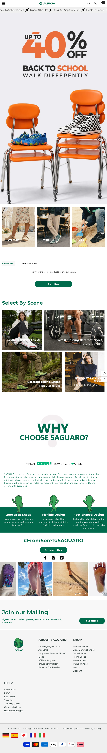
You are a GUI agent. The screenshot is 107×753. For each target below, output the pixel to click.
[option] (18, 511)
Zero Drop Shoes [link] (18, 514)
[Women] (18, 227)
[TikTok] (62, 558)
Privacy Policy (67, 728)
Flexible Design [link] (53, 514)
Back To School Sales (85, 10)
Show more (53, 284)
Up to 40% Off (24, 10)
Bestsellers (7, 263)
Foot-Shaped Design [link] (89, 514)
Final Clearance (29, 263)
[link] (53, 432)
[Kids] (88, 227)
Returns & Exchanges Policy (88, 728)
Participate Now (53, 550)
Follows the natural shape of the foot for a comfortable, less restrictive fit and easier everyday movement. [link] (89, 523)
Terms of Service (51, 728)
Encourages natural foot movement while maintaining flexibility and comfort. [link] (53, 522)
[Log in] (95, 3)
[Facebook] (45, 558)
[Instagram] (53, 558)
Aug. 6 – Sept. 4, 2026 (52, 10)
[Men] (53, 227)
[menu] (3, 3)
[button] (104, 373)
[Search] (89, 3)
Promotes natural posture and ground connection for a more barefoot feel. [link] (18, 522)
